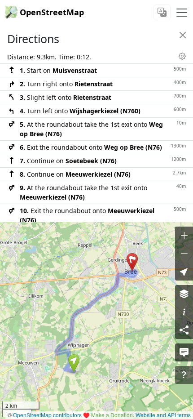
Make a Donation (112, 415)
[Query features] (184, 375)
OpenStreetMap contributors (47, 415)
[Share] (184, 330)
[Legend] (184, 312)
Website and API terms (163, 415)
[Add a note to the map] (184, 352)
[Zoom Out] (184, 254)
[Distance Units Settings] (182, 56)
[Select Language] (162, 12)
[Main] (182, 12)
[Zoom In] (184, 236)
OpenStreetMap (52, 12)
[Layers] (184, 294)
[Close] (182, 35)
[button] (73, 363)
